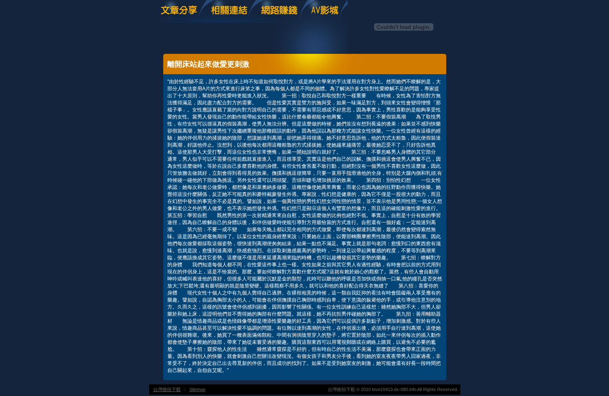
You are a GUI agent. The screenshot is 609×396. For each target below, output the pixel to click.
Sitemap (197, 389)
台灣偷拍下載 (167, 389)
